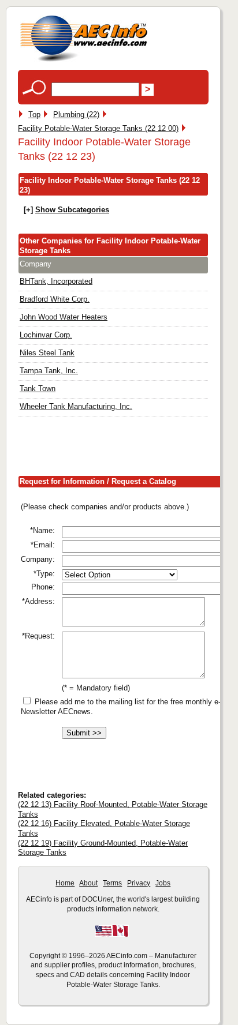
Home (65, 883)
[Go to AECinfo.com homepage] (83, 60)
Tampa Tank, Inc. (49, 370)
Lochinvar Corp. (46, 335)
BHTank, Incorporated (56, 281)
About (88, 883)
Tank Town (37, 388)
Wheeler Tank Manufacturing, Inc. (76, 406)
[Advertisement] (128, 448)
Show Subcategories (72, 209)
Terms (112, 883)
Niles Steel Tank (47, 352)
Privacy (138, 883)
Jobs (162, 883)
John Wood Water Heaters (63, 317)
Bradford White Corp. (55, 299)
